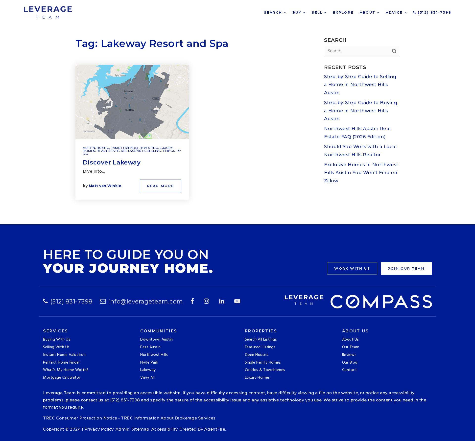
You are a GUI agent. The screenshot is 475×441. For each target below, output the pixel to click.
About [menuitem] (368, 12)
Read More (160, 186)
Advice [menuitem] (395, 12)
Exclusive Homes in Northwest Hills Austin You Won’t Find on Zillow (361, 173)
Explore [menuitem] (343, 12)
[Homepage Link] (48, 12)
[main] (237, 112)
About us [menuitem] (350, 339)
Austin (89, 148)
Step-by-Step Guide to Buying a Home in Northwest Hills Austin (360, 110)
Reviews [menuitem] (349, 355)
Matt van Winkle (105, 186)
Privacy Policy (99, 429)
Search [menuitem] (274, 12)
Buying (103, 148)
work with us (352, 268)
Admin (123, 429)
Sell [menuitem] (318, 12)
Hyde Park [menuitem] (149, 362)
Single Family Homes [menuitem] (263, 362)
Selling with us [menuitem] (56, 347)
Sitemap (140, 429)
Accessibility (164, 429)
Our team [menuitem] (350, 347)
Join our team (406, 268)
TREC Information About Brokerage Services (168, 418)
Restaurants (133, 151)
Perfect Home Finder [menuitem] (61, 362)
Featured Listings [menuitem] (260, 347)
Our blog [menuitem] (349, 362)
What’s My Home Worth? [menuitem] (66, 370)
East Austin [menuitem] (150, 347)
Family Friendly (125, 148)
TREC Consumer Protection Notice (80, 418)
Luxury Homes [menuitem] (257, 377)
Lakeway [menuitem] (148, 370)
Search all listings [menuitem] (261, 339)
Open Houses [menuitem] (256, 355)
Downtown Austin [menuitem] (156, 339)
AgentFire (214, 429)
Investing (149, 148)
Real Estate (108, 151)
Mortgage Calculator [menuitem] (61, 377)
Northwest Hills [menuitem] (154, 355)
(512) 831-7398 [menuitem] (433, 12)
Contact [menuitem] (349, 370)
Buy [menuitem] (297, 12)
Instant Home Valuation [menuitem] (64, 355)
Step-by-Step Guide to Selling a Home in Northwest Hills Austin (360, 84)
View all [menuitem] (147, 377)
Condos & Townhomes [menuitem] (265, 370)
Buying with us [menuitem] (56, 339)
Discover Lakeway (112, 162)
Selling (154, 151)
